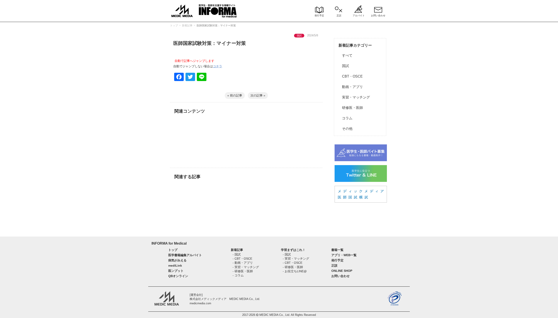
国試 (344, 66)
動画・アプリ (351, 87)
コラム (345, 118)
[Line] (201, 77)
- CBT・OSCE (242, 258)
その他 (345, 128)
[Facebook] (179, 77)
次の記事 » (257, 95)
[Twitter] (190, 77)
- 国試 (237, 254)
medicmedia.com (200, 303)
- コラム (238, 275)
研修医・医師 (351, 108)
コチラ (217, 66)
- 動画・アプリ (243, 262)
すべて (345, 55)
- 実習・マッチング (246, 267)
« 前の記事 (234, 95)
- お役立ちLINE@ (295, 271)
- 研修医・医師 (243, 271)
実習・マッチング (354, 97)
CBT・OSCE (351, 76)
